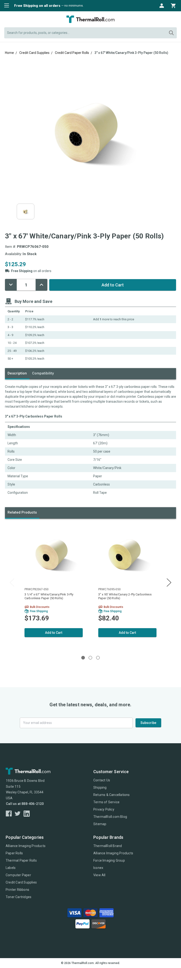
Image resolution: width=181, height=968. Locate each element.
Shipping (100, 787)
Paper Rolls (14, 853)
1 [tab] (83, 657)
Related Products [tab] (22, 512)
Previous (12, 582)
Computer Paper (18, 875)
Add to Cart (53, 633)
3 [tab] (98, 657)
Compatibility (43, 373)
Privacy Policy (103, 809)
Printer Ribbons (17, 890)
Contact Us (101, 780)
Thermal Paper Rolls (21, 860)
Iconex (98, 868)
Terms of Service (106, 802)
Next (169, 582)
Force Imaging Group (109, 860)
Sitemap (99, 824)
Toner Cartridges (18, 897)
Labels (11, 868)
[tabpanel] (53, 586)
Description (17, 373)
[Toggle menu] (5, 5)
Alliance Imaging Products (25, 846)
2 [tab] (90, 657)
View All (99, 875)
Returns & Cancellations (111, 795)
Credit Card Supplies (21, 882)
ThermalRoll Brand (107, 846)
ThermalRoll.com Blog (110, 817)
